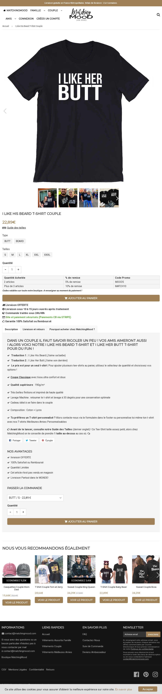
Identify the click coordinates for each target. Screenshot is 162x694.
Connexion (26, 18)
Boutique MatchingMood (14, 657)
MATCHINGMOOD (17, 10)
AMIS (9, 18)
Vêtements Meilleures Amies (57, 652)
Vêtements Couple (52, 646)
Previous (5, 111)
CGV (4, 669)
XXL (36, 254)
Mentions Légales (18, 669)
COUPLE (53, 10)
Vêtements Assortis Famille (56, 640)
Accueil (5, 26)
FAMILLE (35, 10)
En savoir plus (123, 689)
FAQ (85, 634)
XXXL (47, 254)
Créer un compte (48, 18)
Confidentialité (36, 669)
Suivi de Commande (93, 646)
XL (27, 254)
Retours (50, 669)
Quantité (7, 263)
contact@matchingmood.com (20, 633)
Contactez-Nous (91, 640)
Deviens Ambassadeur (94, 652)
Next (151, 111)
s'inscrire (153, 634)
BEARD (20, 241)
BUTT (7, 241)
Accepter (148, 689)
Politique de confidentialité (142, 649)
